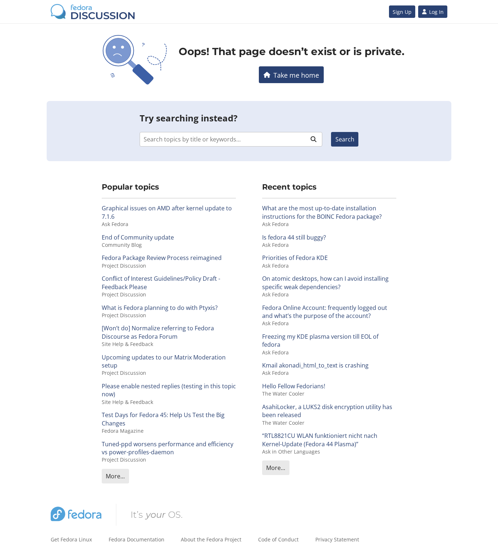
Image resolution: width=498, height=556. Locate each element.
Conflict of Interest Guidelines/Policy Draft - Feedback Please (161, 283)
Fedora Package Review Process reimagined (162, 258)
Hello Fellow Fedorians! (293, 386)
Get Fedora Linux (71, 539)
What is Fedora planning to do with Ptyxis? (160, 308)
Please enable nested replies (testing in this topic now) (169, 390)
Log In (436, 11)
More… (115, 476)
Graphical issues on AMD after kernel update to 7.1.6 (167, 212)
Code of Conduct (278, 539)
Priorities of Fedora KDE (295, 258)
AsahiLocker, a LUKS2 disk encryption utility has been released (327, 411)
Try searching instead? (188, 118)
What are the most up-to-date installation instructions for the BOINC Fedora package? (322, 212)
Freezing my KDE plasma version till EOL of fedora (320, 341)
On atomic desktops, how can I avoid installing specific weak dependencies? (325, 283)
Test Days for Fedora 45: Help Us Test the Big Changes (163, 419)
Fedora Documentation (136, 539)
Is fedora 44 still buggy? (294, 237)
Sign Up (402, 11)
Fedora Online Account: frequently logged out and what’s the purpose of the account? (324, 312)
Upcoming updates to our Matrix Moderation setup (164, 361)
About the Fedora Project (211, 539)
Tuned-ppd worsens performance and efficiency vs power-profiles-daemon (167, 448)
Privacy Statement (337, 539)
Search (344, 139)
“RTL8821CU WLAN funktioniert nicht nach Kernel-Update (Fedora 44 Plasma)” (319, 440)
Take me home (296, 74)
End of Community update (138, 237)
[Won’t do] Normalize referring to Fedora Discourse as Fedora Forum (158, 332)
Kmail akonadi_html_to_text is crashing (315, 365)
